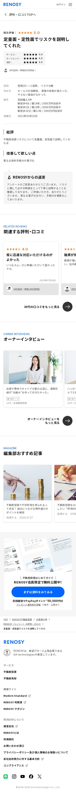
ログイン (61, 4)
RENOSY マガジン (14, 709)
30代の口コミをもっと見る (42, 307)
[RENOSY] (38, 642)
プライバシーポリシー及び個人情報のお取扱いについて (36, 752)
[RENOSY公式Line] (6, 776)
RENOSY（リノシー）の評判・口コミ (22, 623)
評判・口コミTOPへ (22, 14)
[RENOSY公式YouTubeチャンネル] (23, 776)
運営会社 (9, 726)
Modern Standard (15, 695)
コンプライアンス (14, 765)
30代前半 (13, 70)
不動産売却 (10, 678)
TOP (6, 619)
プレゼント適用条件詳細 (28, 604)
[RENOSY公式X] (39, 776)
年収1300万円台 (32, 288)
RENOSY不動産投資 (22, 619)
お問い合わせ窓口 (14, 746)
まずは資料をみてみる (38, 592)
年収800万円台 (27, 70)
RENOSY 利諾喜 (13, 702)
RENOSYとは (11, 732)
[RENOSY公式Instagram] (14, 776)
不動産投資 (10, 672)
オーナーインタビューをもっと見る (43, 421)
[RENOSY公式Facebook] (31, 776)
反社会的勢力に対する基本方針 (22, 759)
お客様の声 (41, 619)
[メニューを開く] (70, 4)
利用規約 (9, 739)
